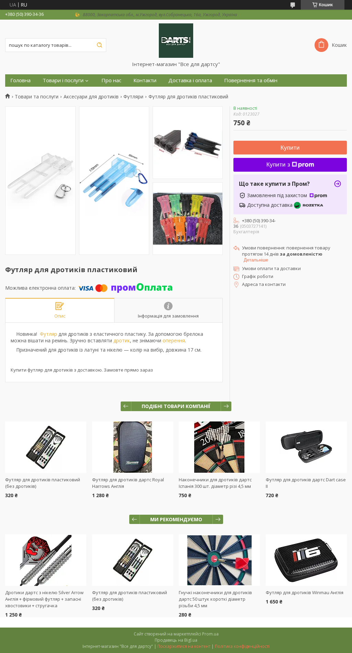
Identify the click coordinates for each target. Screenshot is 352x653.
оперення (174, 340)
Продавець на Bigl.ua (176, 640)
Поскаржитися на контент (183, 646)
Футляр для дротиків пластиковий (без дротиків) (129, 595)
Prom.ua (210, 634)
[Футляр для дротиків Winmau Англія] (306, 560)
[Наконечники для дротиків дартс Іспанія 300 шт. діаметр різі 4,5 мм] (219, 447)
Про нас (111, 80)
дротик (121, 340)
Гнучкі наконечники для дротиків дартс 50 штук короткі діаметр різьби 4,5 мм (215, 599)
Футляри (133, 97)
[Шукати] (99, 45)
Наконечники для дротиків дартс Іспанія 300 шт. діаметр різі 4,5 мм (215, 483)
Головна (20, 80)
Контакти (144, 80)
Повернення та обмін (250, 80)
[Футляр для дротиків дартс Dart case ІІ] (306, 447)
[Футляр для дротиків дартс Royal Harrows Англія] (132, 447)
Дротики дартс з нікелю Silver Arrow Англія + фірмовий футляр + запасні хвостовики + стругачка (44, 599)
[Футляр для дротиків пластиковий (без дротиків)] (45, 447)
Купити (290, 147)
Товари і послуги (63, 80)
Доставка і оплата (190, 80)
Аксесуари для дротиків (91, 97)
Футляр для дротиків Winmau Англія (304, 592)
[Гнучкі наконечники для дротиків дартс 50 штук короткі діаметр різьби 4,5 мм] (219, 560)
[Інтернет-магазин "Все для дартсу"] (176, 40)
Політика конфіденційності (242, 646)
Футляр (48, 334)
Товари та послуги (36, 97)
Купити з (278, 164)
